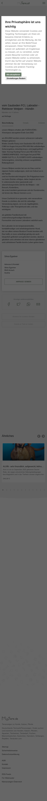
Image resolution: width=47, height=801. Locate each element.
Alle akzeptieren (13, 74)
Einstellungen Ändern (16, 78)
